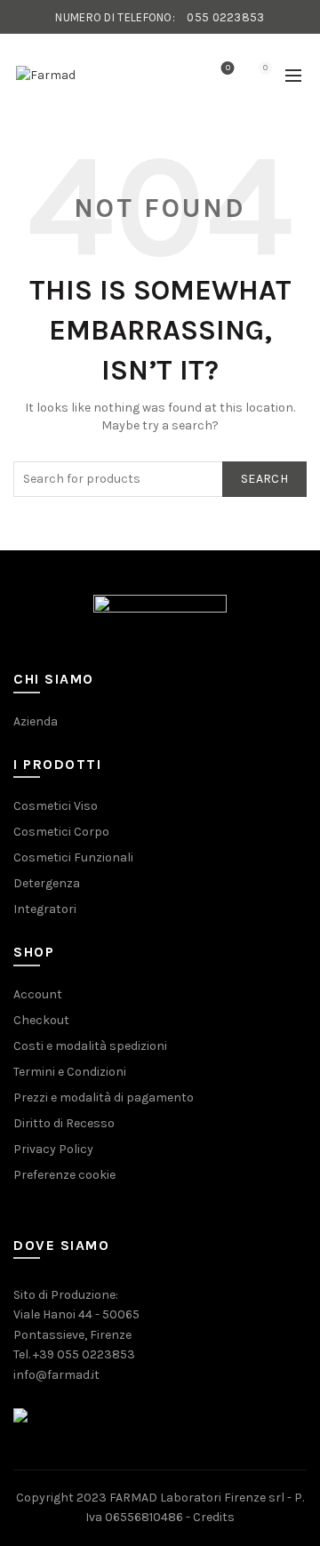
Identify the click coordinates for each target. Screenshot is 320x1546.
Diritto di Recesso (64, 1123)
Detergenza (46, 883)
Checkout (41, 1020)
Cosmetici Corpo (61, 831)
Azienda (35, 721)
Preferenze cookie (64, 1174)
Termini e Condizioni (69, 1071)
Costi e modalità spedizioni (90, 1045)
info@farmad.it (56, 1374)
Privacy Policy (53, 1149)
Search (264, 478)
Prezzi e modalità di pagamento (103, 1097)
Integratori (44, 909)
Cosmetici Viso (55, 805)
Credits (214, 1517)
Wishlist (228, 68)
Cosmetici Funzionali (73, 857)
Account (37, 994)
